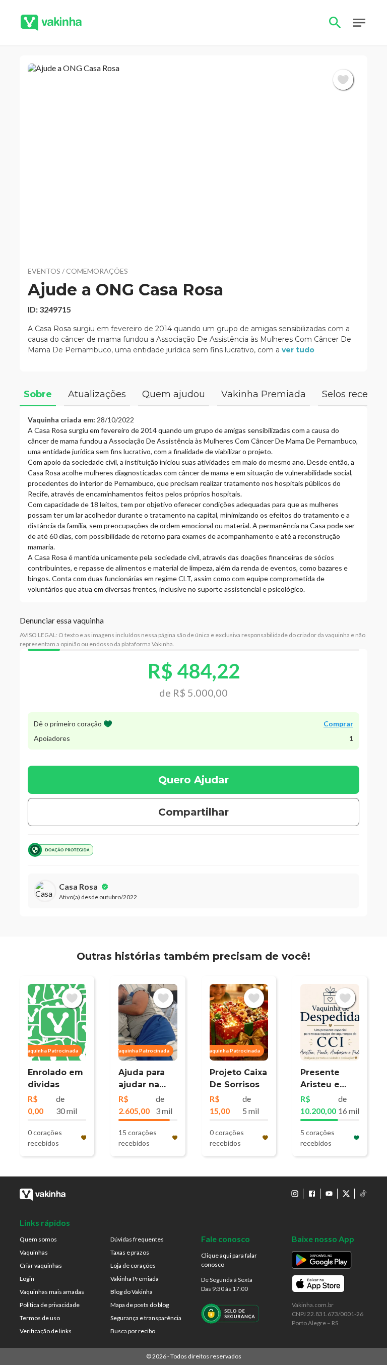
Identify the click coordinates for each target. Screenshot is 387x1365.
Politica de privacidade (50, 1305)
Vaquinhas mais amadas (52, 1291)
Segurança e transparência (145, 1318)
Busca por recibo (132, 1331)
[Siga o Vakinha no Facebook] (312, 1194)
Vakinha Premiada (134, 1278)
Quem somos (38, 1239)
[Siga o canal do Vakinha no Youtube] (329, 1194)
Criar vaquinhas (41, 1265)
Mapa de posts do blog (139, 1305)
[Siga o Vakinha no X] (346, 1194)
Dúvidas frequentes (137, 1239)
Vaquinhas (34, 1252)
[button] (193, 161)
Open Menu (359, 23)
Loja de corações (133, 1265)
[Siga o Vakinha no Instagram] (295, 1194)
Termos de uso (40, 1318)
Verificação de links (46, 1331)
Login (27, 1278)
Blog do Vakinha (131, 1291)
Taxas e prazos (129, 1252)
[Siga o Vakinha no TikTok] (363, 1194)
